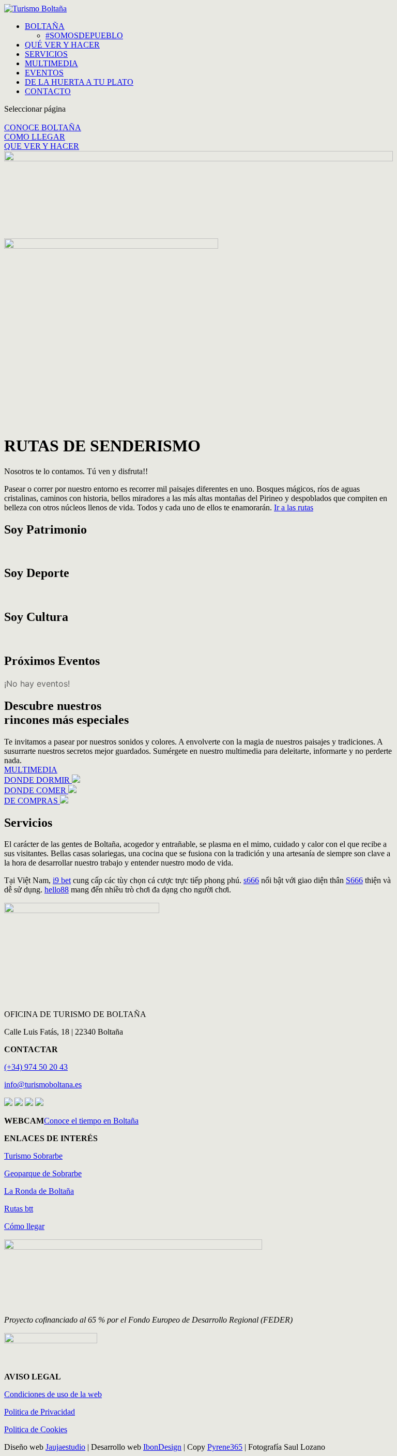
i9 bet (62, 880)
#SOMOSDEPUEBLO (84, 35)
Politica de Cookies (35, 1429)
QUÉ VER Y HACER (62, 44)
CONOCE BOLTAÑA (42, 127)
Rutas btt (18, 1208)
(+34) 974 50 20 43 (36, 1067)
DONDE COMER (36, 790)
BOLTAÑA (45, 26)
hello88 (56, 889)
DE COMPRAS (32, 800)
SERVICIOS (46, 54)
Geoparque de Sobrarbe (43, 1173)
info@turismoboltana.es (43, 1084)
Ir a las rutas (293, 507)
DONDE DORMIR (38, 780)
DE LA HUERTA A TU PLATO (79, 82)
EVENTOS (44, 72)
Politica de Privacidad (39, 1411)
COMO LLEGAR (34, 136)
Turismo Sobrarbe (33, 1155)
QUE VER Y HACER (41, 146)
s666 (251, 880)
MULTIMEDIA (51, 63)
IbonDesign (162, 1447)
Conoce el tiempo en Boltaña (91, 1120)
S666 (354, 880)
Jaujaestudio (65, 1447)
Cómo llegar (24, 1226)
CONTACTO (48, 91)
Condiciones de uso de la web (53, 1394)
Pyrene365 (224, 1447)
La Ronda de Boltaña (39, 1191)
